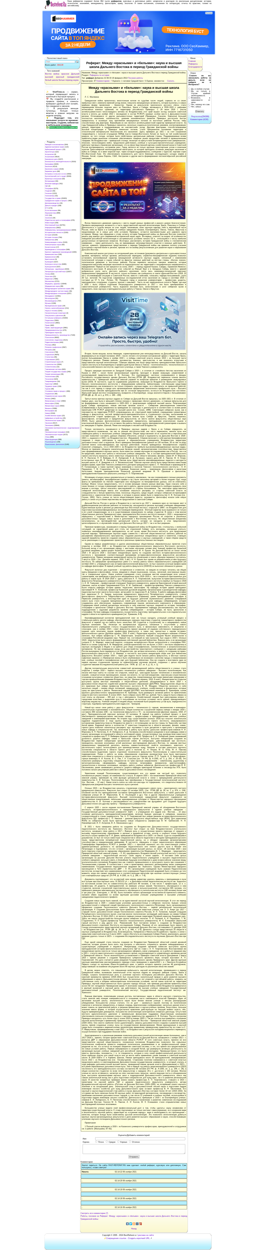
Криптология (49, 259)
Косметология (50, 247)
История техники (51, 237)
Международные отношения (55, 293)
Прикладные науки (52, 332)
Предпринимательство (53, 330)
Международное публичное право (58, 288)
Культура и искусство (53, 264)
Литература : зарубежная (54, 269)
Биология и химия (52, 169)
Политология (50, 323)
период (68, 80)
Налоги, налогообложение (54, 308)
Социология (49, 354)
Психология (49, 337)
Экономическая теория (54, 434)
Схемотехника (50, 367)
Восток (48, 74)
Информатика (50, 227)
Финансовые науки (52, 406)
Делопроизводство (52, 203)
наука (76, 80)
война (56, 74)
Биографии (49, 164)
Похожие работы (135, 78)
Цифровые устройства (53, 418)
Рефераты (193, 64)
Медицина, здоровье (52, 284)
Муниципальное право (53, 306)
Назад (134, 1228)
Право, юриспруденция (54, 328)
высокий (49, 77)
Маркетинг (49, 279)
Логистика (49, 276)
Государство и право (53, 198)
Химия (47, 413)
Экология (48, 423)
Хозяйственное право (53, 415)
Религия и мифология (53, 347)
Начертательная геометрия (55, 313)
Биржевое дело (50, 171)
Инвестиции (49, 223)
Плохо (101, 1142)
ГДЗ (46, 186)
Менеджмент (50, 296)
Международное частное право (57, 291)
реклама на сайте (146, 1235)
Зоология (48, 218)
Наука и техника (51, 311)
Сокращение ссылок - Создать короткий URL (128, 1238)
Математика (49, 281)
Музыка (48, 303)
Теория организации (52, 374)
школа (55, 80)
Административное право (54, 147)
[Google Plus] (140, 1223)
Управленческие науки (53, 396)
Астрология (49, 154)
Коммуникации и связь (53, 242)
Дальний (75, 74)
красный (60, 77)
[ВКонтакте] (127, 1223)
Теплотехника (50, 376)
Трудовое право (51, 386)
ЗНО (47, 215)
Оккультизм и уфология (54, 315)
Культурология (50, 267)
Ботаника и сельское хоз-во (55, 174)
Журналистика (50, 213)
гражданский (73, 77)
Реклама (48, 345)
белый (48, 80)
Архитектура (50, 152)
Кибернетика (50, 240)
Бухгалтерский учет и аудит (55, 176)
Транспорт (49, 384)
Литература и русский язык (55, 271)
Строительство (50, 364)
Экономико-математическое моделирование (62, 428)
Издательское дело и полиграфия (57, 220)
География (49, 188)
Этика (47, 437)
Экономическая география (55, 432)
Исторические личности (54, 232)
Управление (49, 394)
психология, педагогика (54, 340)
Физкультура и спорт (53, 401)
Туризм (48, 389)
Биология (48, 166)
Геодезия (48, 191)
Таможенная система (53, 369)
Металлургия (50, 298)
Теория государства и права (55, 371)
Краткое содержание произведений (58, 252)
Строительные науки (53, 362)
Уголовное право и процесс (55, 391)
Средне (112, 1142)
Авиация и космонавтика (54, 144)
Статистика (49, 357)
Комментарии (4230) (199, 119)
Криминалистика (51, 254)
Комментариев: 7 (104, 81)
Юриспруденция (51, 439)
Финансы (48, 408)
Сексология (49, 352)
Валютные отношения (53, 179)
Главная (192, 61)
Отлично (136, 1142)
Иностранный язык (52, 225)
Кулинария (49, 262)
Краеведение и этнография (55, 249)
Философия (49, 403)
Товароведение (51, 381)
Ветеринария (50, 181)
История (48, 235)
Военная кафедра (51, 183)
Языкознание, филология (54, 444)
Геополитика (49, 196)
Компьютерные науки (53, 244)
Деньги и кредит (51, 205)
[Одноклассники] (134, 1223)
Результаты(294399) (200, 116)
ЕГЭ (46, 208)
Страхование (50, 359)
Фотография (49, 411)
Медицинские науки (52, 286)
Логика (47, 274)
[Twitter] (130, 1223)
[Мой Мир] (137, 1223)
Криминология (50, 257)
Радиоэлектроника (52, 342)
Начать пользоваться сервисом (63, 127)
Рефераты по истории (99, 75)
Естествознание (51, 210)
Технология (49, 379)
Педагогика (49, 320)
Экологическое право (53, 420)
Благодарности (195, 67)
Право (47, 325)
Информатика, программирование (58, 230)
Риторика (48, 350)
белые (62, 80)
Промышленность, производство (57, 335)
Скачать (170, 81)
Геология (48, 193)
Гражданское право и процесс (56, 200)
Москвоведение (51, 301)
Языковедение (50, 442)
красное (65, 74)
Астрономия (49, 157)
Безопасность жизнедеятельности (58, 161)
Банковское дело (51, 159)
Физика (47, 398)
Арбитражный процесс (53, 149)
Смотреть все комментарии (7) (94, 1213)
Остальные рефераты (53, 318)
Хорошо (123, 1142)
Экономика (49, 425)
